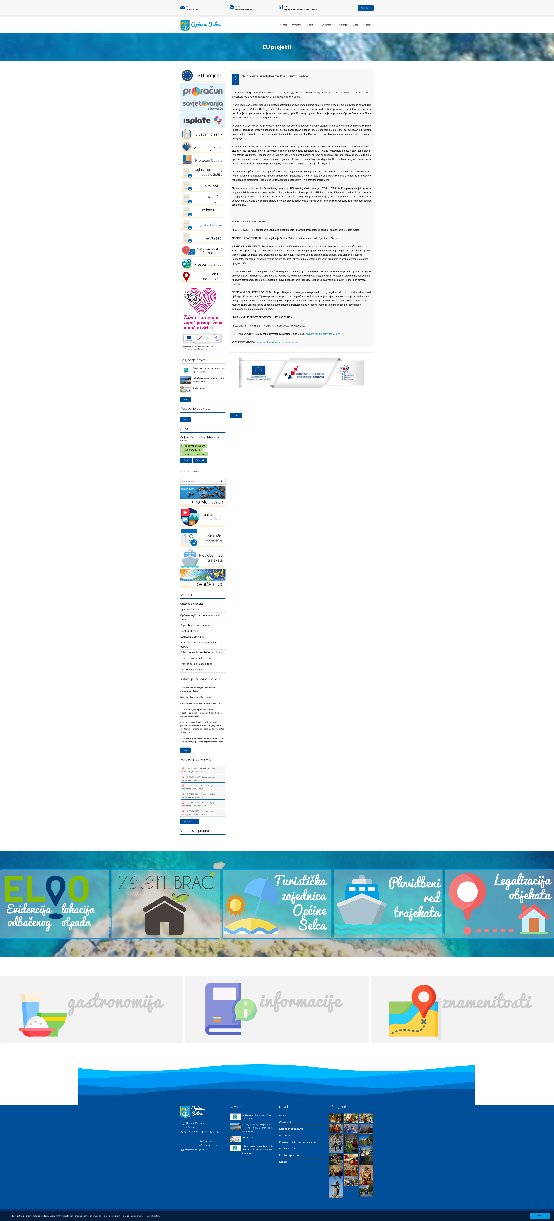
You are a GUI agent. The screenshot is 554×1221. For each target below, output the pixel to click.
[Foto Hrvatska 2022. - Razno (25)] (366, 1174)
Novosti (284, 24)
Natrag (236, 416)
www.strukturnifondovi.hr (270, 342)
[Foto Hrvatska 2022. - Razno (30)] (366, 1155)
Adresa (287, 6)
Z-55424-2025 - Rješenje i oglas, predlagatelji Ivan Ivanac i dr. (198, 804)
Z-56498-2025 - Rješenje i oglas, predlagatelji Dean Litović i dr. (198, 778)
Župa (355, 24)
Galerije (343, 24)
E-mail (189, 6)
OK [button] (539, 1216)
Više (185, 399)
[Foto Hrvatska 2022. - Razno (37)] (366, 1118)
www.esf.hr (292, 342)
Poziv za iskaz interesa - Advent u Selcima (200, 703)
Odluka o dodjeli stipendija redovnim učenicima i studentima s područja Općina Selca (258, 1149)
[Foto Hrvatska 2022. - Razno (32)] (351, 1143)
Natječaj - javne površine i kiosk (195, 697)
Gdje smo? (365, 8)
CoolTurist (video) (190, 631)
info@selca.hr (192, 9)
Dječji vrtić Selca (189, 609)
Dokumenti (327, 24)
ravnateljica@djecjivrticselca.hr (323, 334)
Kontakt (367, 24)
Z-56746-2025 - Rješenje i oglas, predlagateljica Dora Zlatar (198, 770)
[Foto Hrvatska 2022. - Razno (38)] (351, 1118)
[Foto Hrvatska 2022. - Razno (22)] (366, 1190)
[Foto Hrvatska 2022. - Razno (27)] (336, 1170)
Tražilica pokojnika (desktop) (196, 663)
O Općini (296, 24)
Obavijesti (312, 24)
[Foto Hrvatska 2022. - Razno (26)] (351, 1170)
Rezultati (200, 460)
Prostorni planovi (289, 1155)
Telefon (238, 6)
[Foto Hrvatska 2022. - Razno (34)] (366, 1128)
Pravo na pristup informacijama (297, 1142)
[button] (145, 1216)
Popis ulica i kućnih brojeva (194, 625)
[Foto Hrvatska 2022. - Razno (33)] (336, 1143)
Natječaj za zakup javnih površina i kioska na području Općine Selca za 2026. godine (257, 1128)
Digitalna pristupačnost (192, 669)
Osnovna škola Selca (191, 603)
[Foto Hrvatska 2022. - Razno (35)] (351, 1128)
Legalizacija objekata (192, 636)
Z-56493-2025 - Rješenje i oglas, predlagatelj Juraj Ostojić (198, 787)
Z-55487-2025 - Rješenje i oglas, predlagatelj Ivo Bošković (198, 795)
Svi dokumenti (190, 821)
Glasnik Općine (287, 1148)
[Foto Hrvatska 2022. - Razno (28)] (351, 1158)
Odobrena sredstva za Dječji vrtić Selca (274, 76)
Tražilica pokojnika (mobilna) (195, 658)
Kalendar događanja (291, 1128)
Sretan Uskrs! (199, 388)
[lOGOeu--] (301, 354)
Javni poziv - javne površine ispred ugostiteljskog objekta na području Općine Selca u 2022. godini (201, 712)
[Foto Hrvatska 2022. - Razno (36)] (336, 1128)
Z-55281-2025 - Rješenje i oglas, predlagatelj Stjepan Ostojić (198, 812)
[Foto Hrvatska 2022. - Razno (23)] (351, 1181)
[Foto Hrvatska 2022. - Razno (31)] (366, 1139)
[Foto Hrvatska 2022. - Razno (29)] (336, 1158)
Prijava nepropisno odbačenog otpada (201, 652)
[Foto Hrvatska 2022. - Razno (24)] (336, 1187)
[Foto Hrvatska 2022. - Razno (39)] (336, 1118)
